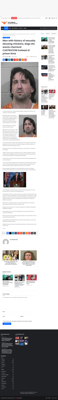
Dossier (6, 28)
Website (21, 316)
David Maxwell (7, 56)
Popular (42, 33)
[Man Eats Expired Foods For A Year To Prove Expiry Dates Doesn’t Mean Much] (26, 338)
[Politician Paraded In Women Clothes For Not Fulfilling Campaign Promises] (26, 341)
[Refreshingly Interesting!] (9, 23)
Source (4, 228)
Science (3, 385)
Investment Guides (5, 374)
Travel (25, 28)
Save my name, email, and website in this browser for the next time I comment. (18, 321)
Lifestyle (20, 28)
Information (4, 371)
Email (4, 316)
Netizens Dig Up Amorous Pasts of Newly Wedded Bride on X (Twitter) (8, 283)
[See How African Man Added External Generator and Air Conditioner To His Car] (17, 344)
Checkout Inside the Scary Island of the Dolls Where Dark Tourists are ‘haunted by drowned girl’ (51, 49)
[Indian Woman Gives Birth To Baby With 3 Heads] (32, 277)
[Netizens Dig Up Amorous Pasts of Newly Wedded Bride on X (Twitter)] (8, 277)
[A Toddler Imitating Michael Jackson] (44, 107)
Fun (2, 367)
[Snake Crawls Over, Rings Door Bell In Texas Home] (26, 344)
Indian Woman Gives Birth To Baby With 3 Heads (26, 18)
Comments (54, 33)
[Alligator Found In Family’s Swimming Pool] (22, 344)
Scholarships (4, 383)
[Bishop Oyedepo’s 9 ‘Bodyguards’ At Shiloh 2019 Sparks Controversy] (44, 75)
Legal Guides (4, 376)
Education (3, 364)
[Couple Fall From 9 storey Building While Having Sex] (17, 341)
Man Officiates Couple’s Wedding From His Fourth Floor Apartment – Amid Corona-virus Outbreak (20, 284)
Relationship (15, 28)
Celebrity (3, 360)
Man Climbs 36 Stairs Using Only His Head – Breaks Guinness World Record (51, 68)
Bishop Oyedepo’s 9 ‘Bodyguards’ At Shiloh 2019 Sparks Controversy (51, 76)
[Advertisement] (29, 8)
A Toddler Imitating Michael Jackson (43, 112)
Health (3, 369)
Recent (47, 33)
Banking (3, 359)
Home (2, 28)
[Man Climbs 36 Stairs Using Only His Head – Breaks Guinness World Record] (44, 67)
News (10, 28)
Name (4, 311)
